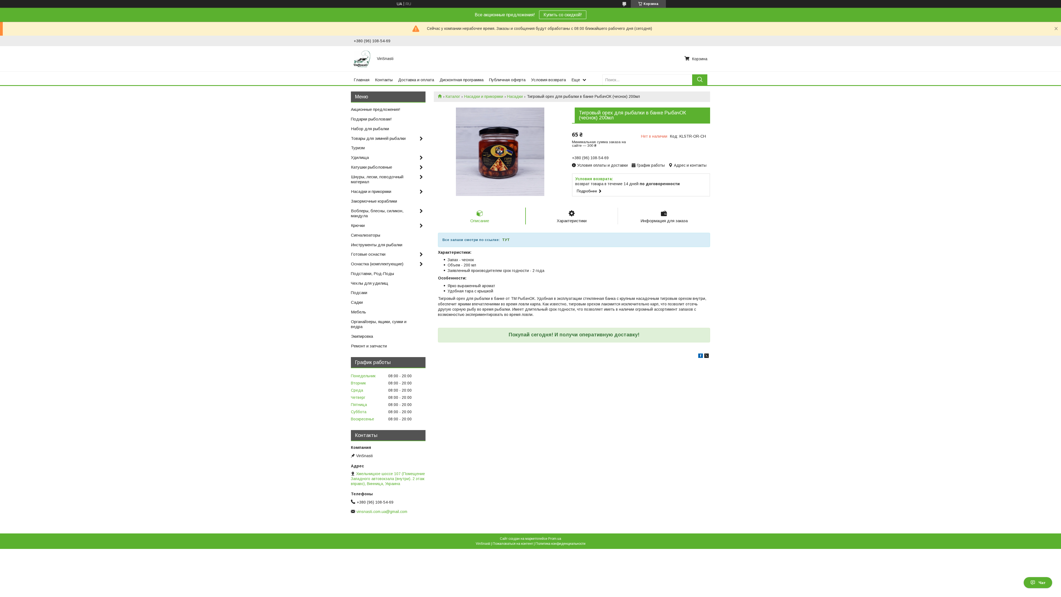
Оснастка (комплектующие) (377, 263)
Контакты (384, 79)
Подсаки (359, 292)
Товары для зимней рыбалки (378, 138)
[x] (706, 356)
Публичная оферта (507, 79)
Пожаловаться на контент (513, 544)
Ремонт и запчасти (369, 346)
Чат (1042, 582)
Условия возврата (548, 79)
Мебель (358, 312)
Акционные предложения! (375, 109)
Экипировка (362, 336)
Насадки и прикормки (483, 96)
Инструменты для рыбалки (376, 244)
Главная (361, 79)
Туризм (358, 147)
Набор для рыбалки (370, 128)
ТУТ (506, 240)
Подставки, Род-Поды (372, 273)
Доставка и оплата (416, 79)
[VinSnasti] (362, 58)
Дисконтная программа (462, 79)
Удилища (360, 157)
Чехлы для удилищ (369, 283)
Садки (357, 302)
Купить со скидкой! (562, 14)
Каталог (453, 96)
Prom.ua (554, 539)
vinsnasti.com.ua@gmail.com (381, 511)
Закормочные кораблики (374, 201)
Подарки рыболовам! (371, 119)
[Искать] (699, 79)
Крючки (358, 225)
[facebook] (700, 356)
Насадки (515, 96)
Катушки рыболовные (371, 167)
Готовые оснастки (368, 254)
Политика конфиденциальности (560, 544)
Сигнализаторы (365, 235)
